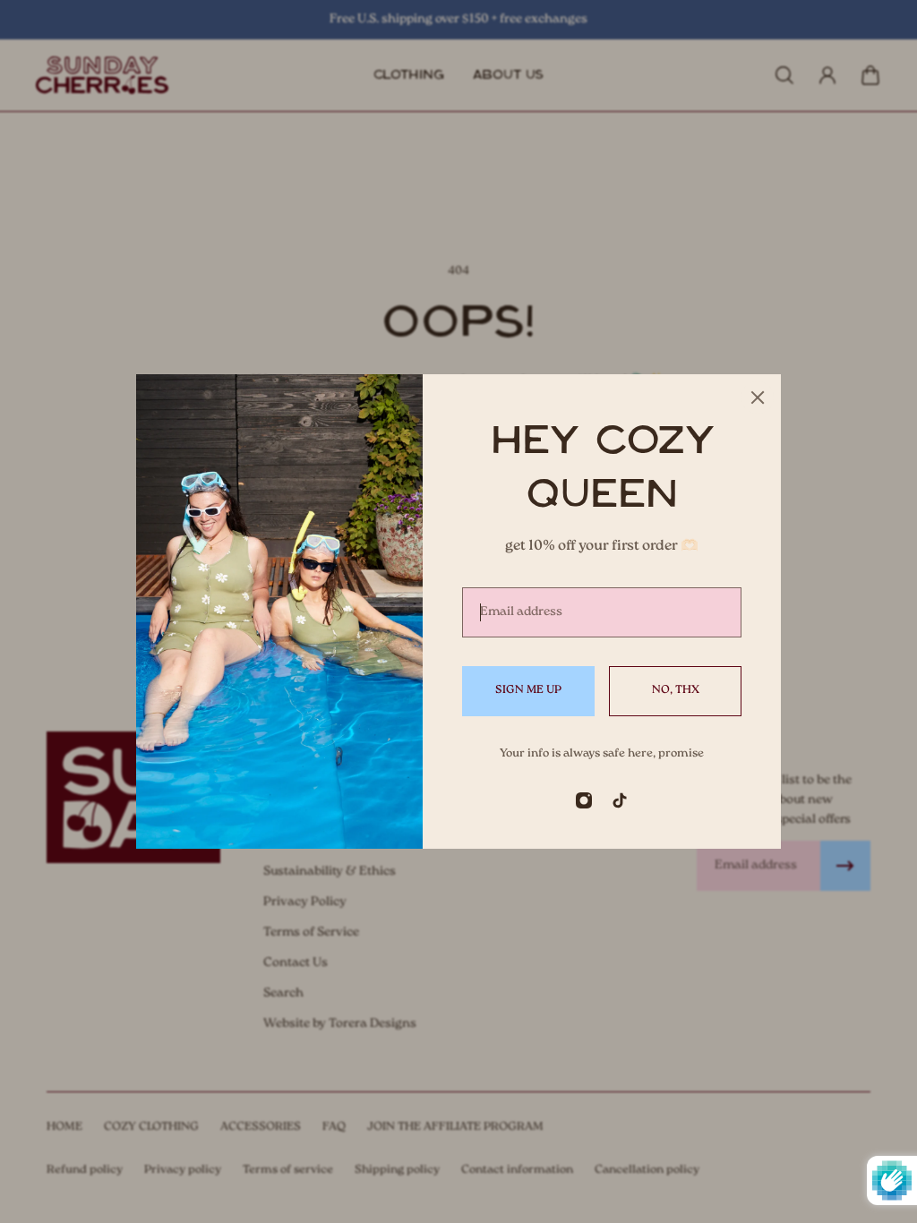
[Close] (757, 397)
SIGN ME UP (528, 690)
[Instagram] (584, 800)
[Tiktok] (620, 800)
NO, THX (675, 690)
